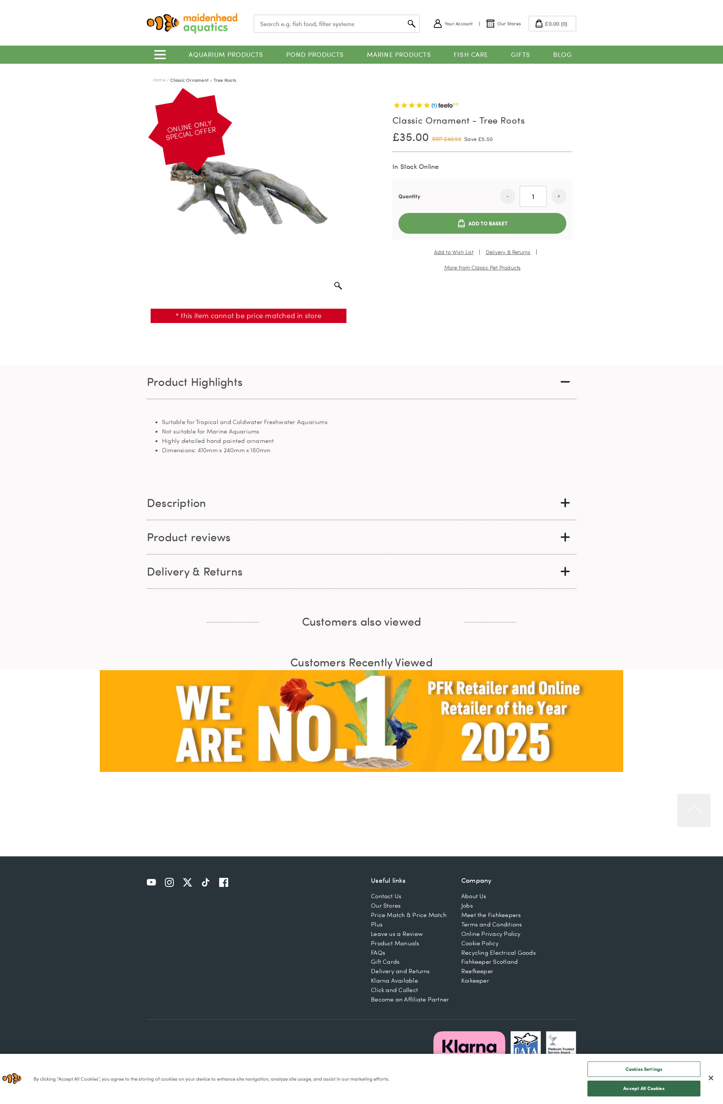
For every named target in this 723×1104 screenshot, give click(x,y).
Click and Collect (394, 990)
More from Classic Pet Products (482, 267)
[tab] (361, 382)
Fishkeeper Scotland (489, 961)
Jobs (467, 905)
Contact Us (386, 896)
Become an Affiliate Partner (410, 999)
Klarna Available (394, 980)
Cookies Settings (643, 1069)
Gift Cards (385, 961)
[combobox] (336, 24)
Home (159, 80)
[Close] (711, 1078)
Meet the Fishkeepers (491, 915)
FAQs (378, 952)
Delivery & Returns (508, 252)
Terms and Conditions (491, 924)
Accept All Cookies (643, 1088)
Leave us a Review (397, 933)
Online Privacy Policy (491, 933)
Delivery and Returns (400, 971)
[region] (361, 1079)
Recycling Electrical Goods (498, 952)
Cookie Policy (480, 943)
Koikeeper (475, 980)
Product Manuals (395, 943)
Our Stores (386, 905)
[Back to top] (694, 810)
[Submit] (411, 24)
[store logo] (192, 24)
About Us (474, 896)
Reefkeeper (477, 971)
